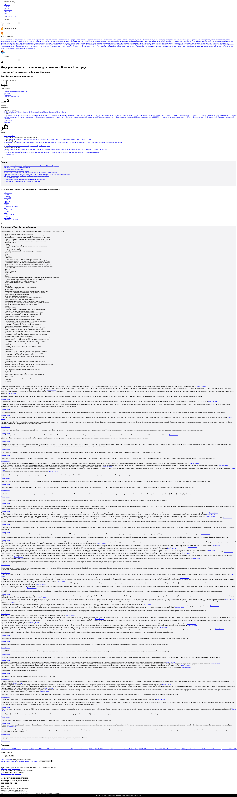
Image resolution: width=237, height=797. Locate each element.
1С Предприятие (210, 117)
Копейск (180, 41)
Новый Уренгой (16, 45)
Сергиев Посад (34, 46)
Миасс (37, 43)
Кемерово (131, 41)
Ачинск (54, 40)
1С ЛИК (87, 115)
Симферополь (50, 46)
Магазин (7, 5)
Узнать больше (201, 386)
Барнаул (72, 40)
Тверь (123, 46)
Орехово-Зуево (80, 45)
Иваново (61, 41)
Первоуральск (97, 45)
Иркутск (72, 41)
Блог (5, 13)
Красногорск (200, 41)
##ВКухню (34, 749)
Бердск (89, 40)
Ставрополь (69, 46)
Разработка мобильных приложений (15, 152)
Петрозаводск (111, 45)
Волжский (176, 40)
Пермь (104, 45)
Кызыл (230, 41)
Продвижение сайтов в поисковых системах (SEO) (20, 139)
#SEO (141, 749)
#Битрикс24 (170, 749)
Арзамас (22, 40)
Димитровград (215, 40)
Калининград (92, 41)
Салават (209, 45)
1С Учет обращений (105, 115)
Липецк (3, 43)
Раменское (171, 45)
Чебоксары (186, 46)
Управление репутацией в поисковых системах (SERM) (37, 149)
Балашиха (66, 40)
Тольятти (128, 46)
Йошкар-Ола (79, 41)
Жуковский (48, 41)
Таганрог (113, 46)
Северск (26, 46)
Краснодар (207, 41)
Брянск (119, 40)
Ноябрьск (37, 45)
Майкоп (24, 43)
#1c (96, 749)
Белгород (83, 40)
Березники (94, 40)
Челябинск (193, 46)
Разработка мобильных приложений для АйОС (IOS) (44, 152)
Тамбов (118, 46)
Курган (221, 41)
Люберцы (9, 43)
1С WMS (167, 115)
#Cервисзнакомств (117, 749)
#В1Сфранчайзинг (188, 749)
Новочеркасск (224, 43)
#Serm (157, 749)
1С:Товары (134, 115)
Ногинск (24, 45)
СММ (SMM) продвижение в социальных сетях (19, 142)
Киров (141, 41)
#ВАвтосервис (206, 749)
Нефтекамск (106, 43)
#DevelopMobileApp (129, 749)
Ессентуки (32, 41)
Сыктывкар (106, 46)
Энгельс (8, 48)
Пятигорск (163, 45)
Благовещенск (107, 40)
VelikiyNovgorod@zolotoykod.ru (10, 769)
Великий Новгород (127, 40)
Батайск (77, 40)
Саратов (3, 46)
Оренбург (72, 45)
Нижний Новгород (144, 43)
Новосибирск (204, 43)
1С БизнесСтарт (159, 115)
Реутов (177, 45)
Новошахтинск (5, 45)
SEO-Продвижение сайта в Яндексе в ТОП (77, 139)
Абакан (3, 40)
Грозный (194, 40)
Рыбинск (199, 45)
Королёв (186, 41)
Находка (89, 43)
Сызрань (99, 46)
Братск (114, 40)
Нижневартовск (124, 43)
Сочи (63, 46)
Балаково (60, 40)
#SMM (161, 749)
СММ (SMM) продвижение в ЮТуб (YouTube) (82, 142)
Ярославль (31, 48)
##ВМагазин (42, 749)
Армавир (28, 40)
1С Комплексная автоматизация (124, 117)
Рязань (204, 45)
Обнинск (43, 45)
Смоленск (58, 46)
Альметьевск (10, 40)
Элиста (3, 48)
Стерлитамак (87, 46)
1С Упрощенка (116, 115)
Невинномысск (97, 43)
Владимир (154, 40)
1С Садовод (94, 115)
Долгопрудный (225, 40)
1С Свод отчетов (79, 115)
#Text (165, 749)
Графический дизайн (36, 146)
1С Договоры (193, 115)
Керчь (137, 41)
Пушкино (157, 45)
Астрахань (48, 40)
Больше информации (134, 795)
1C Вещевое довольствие (25, 117)
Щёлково (221, 46)
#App (109, 749)
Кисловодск (147, 41)
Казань (86, 41)
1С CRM (187, 117)
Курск (226, 41)
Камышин (118, 41)
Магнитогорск (17, 43)
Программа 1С (9, 115)
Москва (41, 43)
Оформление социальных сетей (19, 146)
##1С (2, 749)
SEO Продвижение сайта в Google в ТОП (50, 139)
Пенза (91, 45)
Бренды (6, 8)
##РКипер (92, 749)
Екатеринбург (20, 41)
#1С (98, 749)
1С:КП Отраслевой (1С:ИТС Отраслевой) (27, 115)
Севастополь (10, 46)
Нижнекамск (134, 43)
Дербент (200, 40)
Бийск (100, 40)
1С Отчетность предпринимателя (74, 117)
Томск (133, 46)
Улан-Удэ (144, 46)
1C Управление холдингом (104, 117)
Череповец (200, 46)
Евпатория (12, 41)
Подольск (138, 45)
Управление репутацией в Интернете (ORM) (69, 149)
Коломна (159, 41)
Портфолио (8, 10)
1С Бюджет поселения (67, 115)
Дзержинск (206, 40)
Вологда (182, 40)
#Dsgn (137, 749)
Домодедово (5, 41)
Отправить (57, 793)
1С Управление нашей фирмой (144, 117)
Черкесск (207, 46)
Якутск (25, 48)
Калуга (99, 41)
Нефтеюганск (114, 43)
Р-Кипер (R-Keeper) (10, 112)
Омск (63, 45)
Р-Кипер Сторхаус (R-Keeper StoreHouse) (30, 112)
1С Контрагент (126, 115)
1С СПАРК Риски (53, 115)
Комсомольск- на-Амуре (170, 41)
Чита (211, 46)
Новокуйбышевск (175, 43)
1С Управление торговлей (223, 117)
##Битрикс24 (8, 749)
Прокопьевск (145, 45)
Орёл (67, 45)
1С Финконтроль (183, 115)
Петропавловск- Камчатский (125, 45)
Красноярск (215, 41)
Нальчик (83, 43)
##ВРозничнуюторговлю (62, 749)
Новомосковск (185, 43)
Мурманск (47, 43)
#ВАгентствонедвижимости (220, 749)
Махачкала (30, 43)
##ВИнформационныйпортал (21, 749)
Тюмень (138, 46)
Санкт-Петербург (222, 45)
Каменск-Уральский (108, 41)
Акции (6, 6)
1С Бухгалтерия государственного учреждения (48, 117)
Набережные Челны (68, 43)
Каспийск (125, 41)
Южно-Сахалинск (17, 48)
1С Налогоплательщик (221, 115)
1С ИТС (156, 117)
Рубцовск (193, 45)
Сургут (94, 46)
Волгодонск (169, 40)
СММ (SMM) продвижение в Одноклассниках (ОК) (51, 142)
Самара (214, 45)
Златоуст (55, 41)
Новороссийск (195, 43)
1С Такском (209, 115)
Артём (34, 40)
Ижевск (66, 41)
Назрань (77, 43)
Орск (87, 45)
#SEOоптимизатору (149, 749)
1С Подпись (202, 115)
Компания (7, 11)
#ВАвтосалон (198, 749)
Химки (180, 46)
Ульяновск (150, 46)
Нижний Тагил (155, 43)
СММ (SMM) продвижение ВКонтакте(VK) (111, 142)
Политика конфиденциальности (11, 774)
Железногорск (40, 41)
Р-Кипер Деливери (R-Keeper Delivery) (55, 112)
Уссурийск (157, 46)
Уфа (162, 46)
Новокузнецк (164, 43)
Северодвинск (19, 46)
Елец (26, 41)
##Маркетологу (75, 749)
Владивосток (138, 40)
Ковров (153, 41)
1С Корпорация (143, 115)
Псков (152, 45)
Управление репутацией (12, 149)
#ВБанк (231, 749)
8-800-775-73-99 (6, 759)
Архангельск (40, 40)
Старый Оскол (78, 46)
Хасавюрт (174, 46)
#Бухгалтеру (178, 749)
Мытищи (59, 43)
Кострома (193, 41)
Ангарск (17, 40)
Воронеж (188, 40)
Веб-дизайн (46, 146)
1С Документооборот (197, 117)
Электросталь (229, 46)
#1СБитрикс (104, 749)
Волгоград (161, 40)
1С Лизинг (44, 115)
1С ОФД (151, 115)
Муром (53, 43)
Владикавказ (147, 40)
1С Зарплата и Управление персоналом (172, 117)
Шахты (216, 46)
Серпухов (43, 46)
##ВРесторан (50, 749)
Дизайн (6, 146)
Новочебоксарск (214, 43)
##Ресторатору (84, 749)
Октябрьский (57, 45)
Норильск (30, 45)
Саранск (231, 45)
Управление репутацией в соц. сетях (95, 149)
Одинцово (49, 45)
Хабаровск (167, 46)
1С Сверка (174, 115)
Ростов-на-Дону (184, 45)
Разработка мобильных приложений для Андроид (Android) (80, 152)
